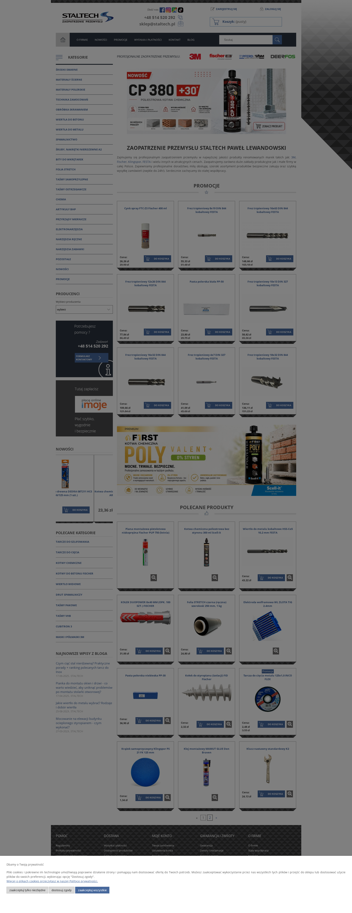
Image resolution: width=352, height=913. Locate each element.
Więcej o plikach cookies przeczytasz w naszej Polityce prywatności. (52, 881)
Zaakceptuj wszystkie (92, 890)
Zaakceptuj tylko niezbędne (27, 890)
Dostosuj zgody (62, 890)
